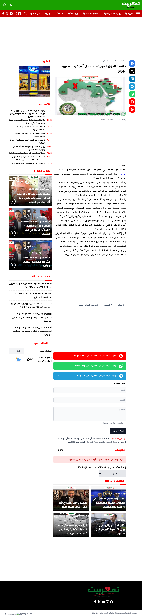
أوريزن (122, 174)
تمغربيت (122, 60)
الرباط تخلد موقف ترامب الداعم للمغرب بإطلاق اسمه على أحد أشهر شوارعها (32, 317)
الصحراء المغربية (90, 13)
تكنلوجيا (49, 13)
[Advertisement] (71, 38)
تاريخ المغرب (73, 13)
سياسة (60, 13)
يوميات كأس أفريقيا (111, 13)
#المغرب (108, 305)
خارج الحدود (36, 13)
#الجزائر (121, 305)
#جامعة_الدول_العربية (88, 305)
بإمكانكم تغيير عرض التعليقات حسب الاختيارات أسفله (101, 467)
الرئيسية (129, 13)
